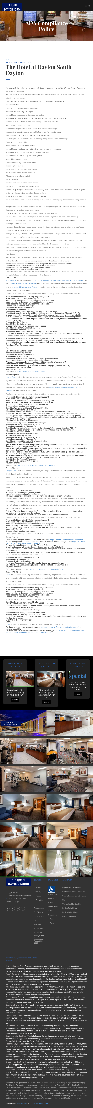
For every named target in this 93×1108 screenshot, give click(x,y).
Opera (8, 624)
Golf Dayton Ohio (13, 1025)
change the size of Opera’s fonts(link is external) (60, 627)
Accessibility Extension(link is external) (23, 284)
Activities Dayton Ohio (15, 966)
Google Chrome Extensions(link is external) (65, 539)
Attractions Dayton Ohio (15, 986)
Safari (8, 575)
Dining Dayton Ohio (14, 997)
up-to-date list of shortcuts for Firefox (31, 372)
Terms (52, 923)
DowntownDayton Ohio (15, 1005)
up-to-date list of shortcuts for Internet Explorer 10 (37, 465)
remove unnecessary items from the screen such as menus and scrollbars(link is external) (45, 631)
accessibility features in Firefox (25, 287)
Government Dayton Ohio (16, 1036)
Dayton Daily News (69, 908)
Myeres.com (22, 1103)
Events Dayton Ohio (14, 1015)
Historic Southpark (69, 916)
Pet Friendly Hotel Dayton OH (39, 916)
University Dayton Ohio (15, 1069)
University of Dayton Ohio (71, 904)
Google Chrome (11, 471)
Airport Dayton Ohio (14, 974)
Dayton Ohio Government (71, 888)
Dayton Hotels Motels (70, 912)
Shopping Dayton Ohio (15, 1062)
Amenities (39, 900)
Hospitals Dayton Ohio (15, 1043)
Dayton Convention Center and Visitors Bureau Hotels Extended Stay (74, 896)
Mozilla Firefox (11, 280)
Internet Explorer (12, 377)
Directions (39, 928)
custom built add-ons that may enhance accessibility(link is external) (58, 280)
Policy (52, 919)
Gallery (38, 924)
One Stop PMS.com (40, 1103)
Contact (38, 933)
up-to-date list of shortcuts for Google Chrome (47, 569)
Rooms (38, 896)
